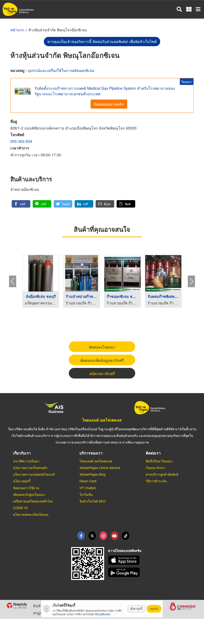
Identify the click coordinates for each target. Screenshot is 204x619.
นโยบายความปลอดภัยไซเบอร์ (34, 474)
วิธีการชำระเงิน (156, 481)
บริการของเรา (91, 452)
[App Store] (153, 560)
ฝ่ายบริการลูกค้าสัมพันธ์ (162, 474)
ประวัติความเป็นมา (26, 461)
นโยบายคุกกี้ (21, 481)
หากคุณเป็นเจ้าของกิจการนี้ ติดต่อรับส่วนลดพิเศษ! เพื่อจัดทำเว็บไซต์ (102, 41)
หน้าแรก (17, 29)
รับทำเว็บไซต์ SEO (92, 501)
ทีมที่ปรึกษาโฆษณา (159, 461)
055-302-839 (21, 141)
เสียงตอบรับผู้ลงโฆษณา (29, 494)
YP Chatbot (87, 487)
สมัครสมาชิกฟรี (102, 373)
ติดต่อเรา (153, 452)
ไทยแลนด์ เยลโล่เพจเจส (102, 420)
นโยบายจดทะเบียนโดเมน (30, 514)
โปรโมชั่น (86, 494)
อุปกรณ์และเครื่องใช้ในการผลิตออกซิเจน (61, 70)
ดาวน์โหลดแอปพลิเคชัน (124, 550)
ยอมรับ (154, 609)
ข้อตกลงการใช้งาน (26, 487)
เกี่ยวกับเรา (22, 452)
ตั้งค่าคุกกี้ (136, 609)
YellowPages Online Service (99, 467)
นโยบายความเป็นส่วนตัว (30, 467)
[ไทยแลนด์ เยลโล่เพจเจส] (92, 535)
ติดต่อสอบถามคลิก (109, 104)
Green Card (87, 481)
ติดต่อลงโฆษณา (102, 347)
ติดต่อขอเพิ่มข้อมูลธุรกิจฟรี (102, 360)
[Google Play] (153, 572)
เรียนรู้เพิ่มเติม (102, 614)
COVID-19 (20, 507)
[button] (21, 204)
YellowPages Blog (92, 474)
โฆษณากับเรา (155, 467)
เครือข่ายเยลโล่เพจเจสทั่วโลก (33, 501)
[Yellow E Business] (81, 535)
